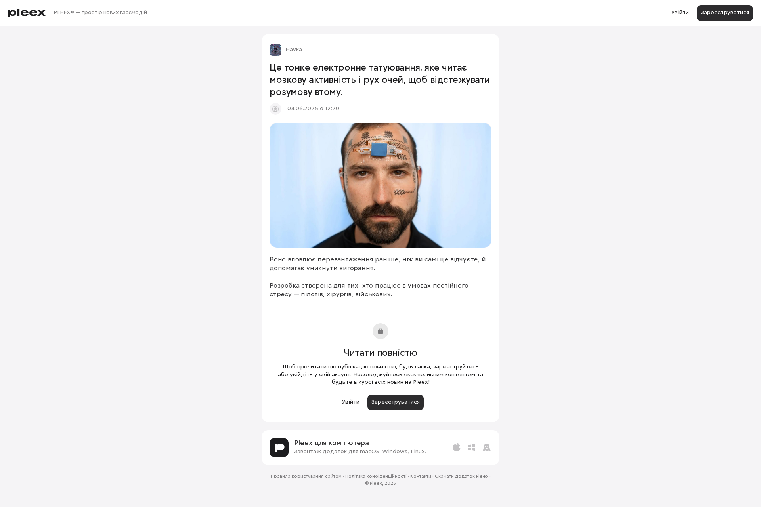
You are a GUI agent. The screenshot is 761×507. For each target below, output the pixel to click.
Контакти (420, 476)
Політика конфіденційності (376, 476)
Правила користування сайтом (306, 476)
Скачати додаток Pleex (461, 476)
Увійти (680, 13)
